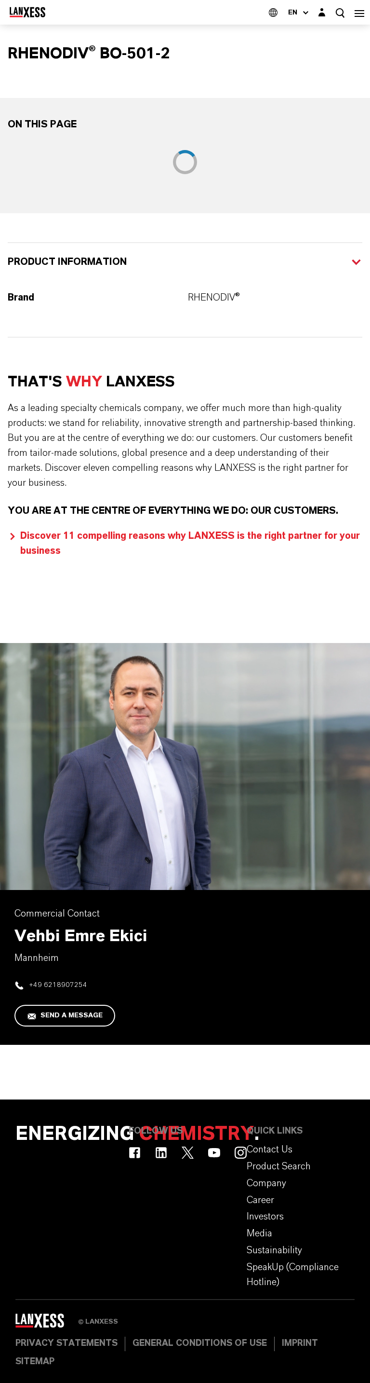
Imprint (300, 1343)
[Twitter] (188, 1153)
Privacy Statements (66, 1343)
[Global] (273, 12)
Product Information (67, 262)
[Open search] (340, 13)
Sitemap (34, 1361)
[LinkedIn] (161, 1153)
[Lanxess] (46, 1324)
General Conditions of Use (199, 1343)
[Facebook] (135, 1153)
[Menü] (359, 12)
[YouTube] (214, 1153)
